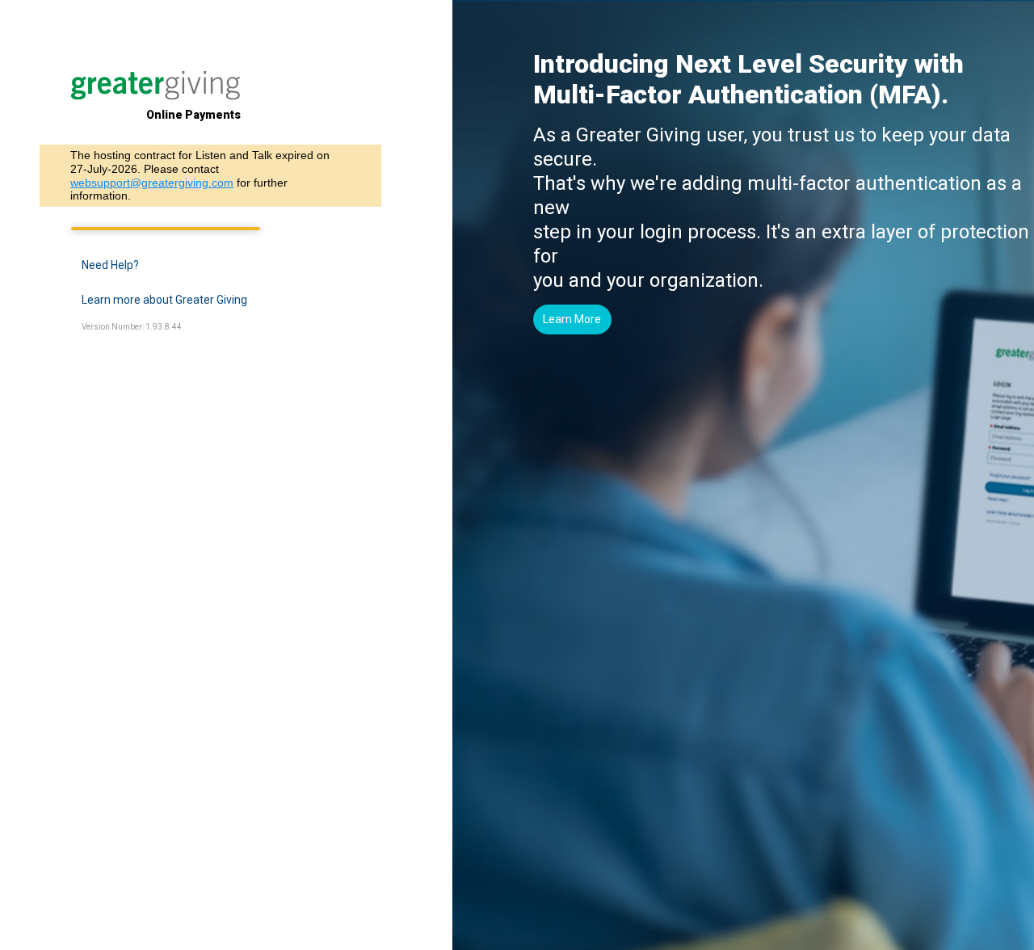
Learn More (572, 319)
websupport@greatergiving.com (151, 182)
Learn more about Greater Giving (164, 299)
